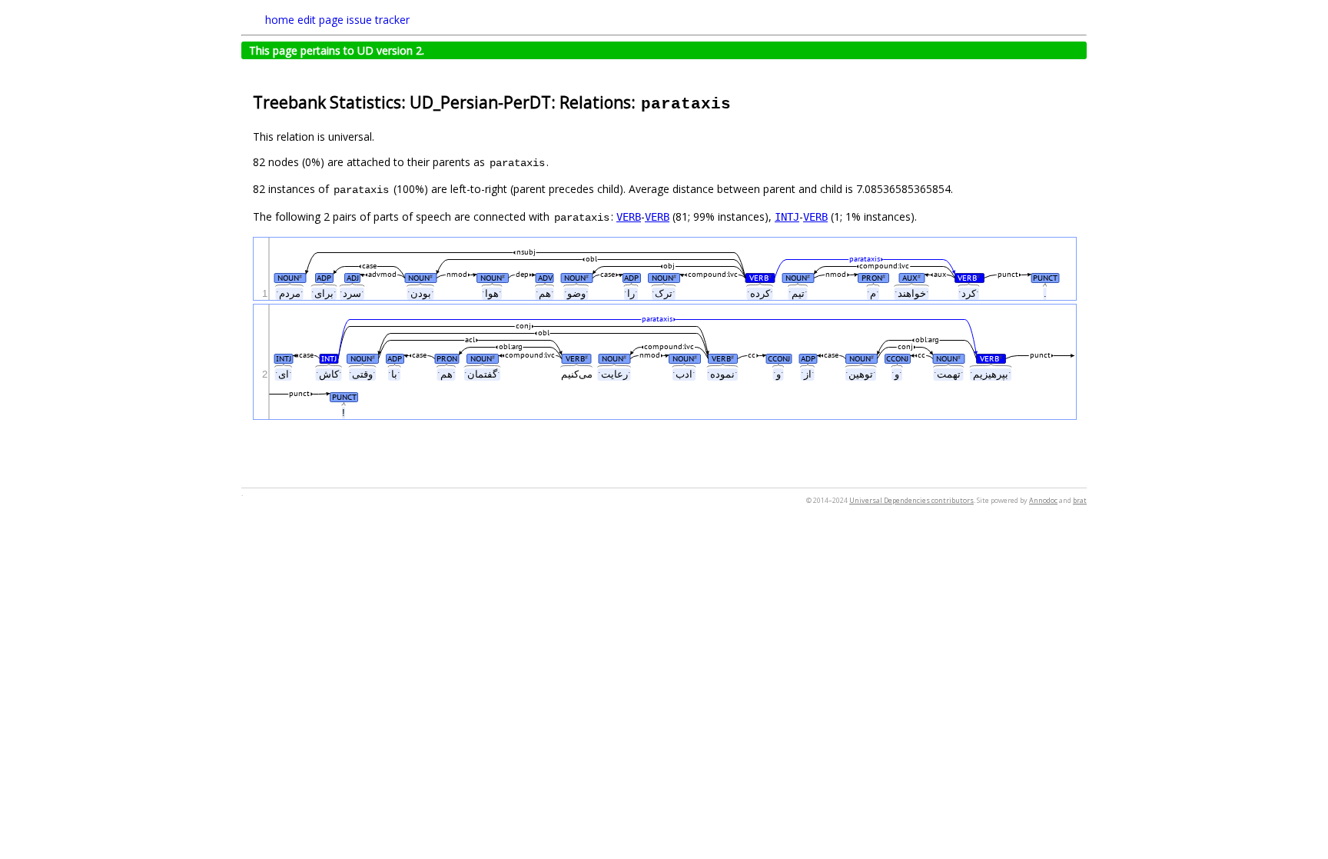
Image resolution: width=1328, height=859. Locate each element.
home (279, 19)
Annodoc (1043, 500)
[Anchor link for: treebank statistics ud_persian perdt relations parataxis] (740, 101)
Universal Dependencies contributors (911, 500)
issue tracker (378, 19)
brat (1080, 500)
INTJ (787, 217)
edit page (320, 19)
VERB (628, 217)
